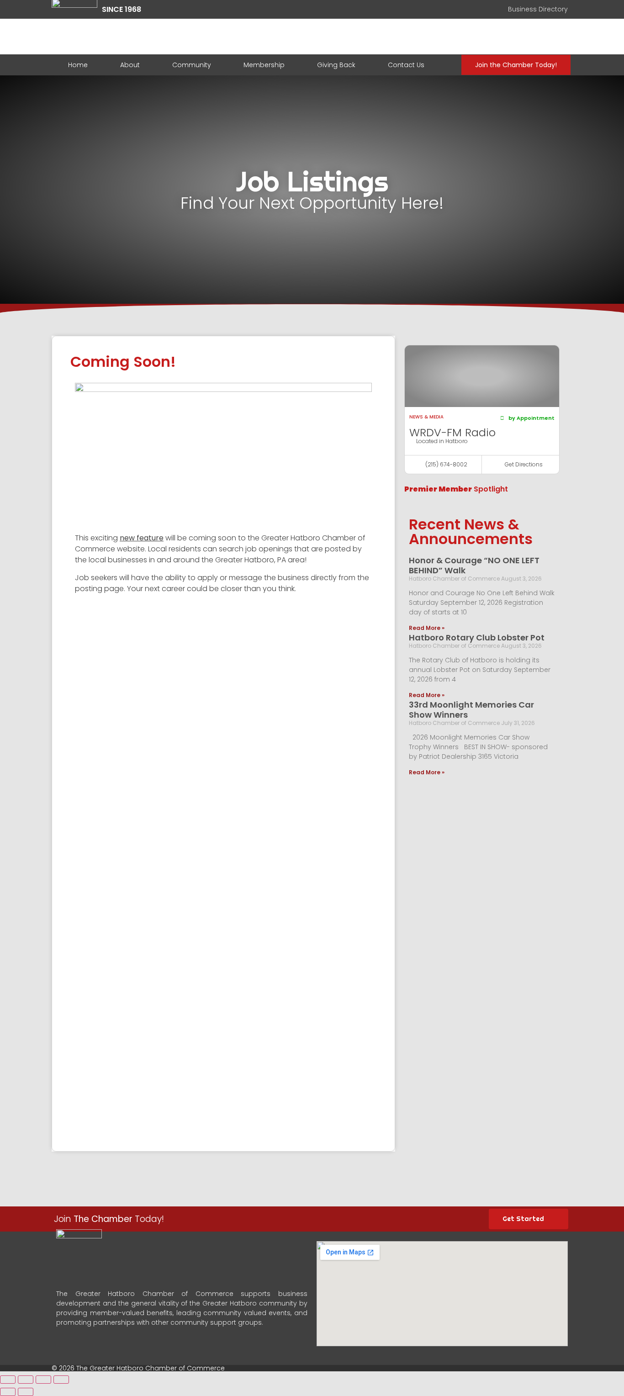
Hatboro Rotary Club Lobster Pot (477, 637)
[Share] (25, 1379)
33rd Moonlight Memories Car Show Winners (471, 709)
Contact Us (406, 64)
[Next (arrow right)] (25, 1392)
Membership (264, 64)
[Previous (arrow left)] (8, 1392)
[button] (527, 418)
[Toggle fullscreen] (43, 1379)
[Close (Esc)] (8, 1379)
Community (191, 64)
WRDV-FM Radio (452, 432)
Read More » (426, 628)
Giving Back (336, 64)
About (130, 64)
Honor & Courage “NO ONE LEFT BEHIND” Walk (474, 565)
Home (78, 64)
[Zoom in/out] (61, 1379)
